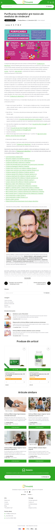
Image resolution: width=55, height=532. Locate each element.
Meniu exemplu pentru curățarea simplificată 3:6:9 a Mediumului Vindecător (25, 191)
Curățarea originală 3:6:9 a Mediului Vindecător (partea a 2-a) (21, 174)
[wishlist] (48, 2)
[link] (12, 357)
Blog (5, 506)
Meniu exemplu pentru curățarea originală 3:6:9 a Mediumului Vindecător (24, 189)
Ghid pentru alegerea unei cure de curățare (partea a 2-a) (20, 160)
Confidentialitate (33, 504)
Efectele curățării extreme (12, 199)
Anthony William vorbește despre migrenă (37, 448)
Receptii (6, 305)
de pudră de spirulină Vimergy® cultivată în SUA (23, 128)
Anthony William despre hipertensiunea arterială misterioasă (14, 414)
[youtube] (29, 492)
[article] (7, 316)
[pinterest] (16, 25)
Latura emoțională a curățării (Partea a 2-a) (17, 197)
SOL (30, 506)
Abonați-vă (46, 477)
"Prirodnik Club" (8, 508)
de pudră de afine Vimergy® (40, 124)
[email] (18, 25)
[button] (1, 2)
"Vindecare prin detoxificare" (17, 96)
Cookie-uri (31, 502)
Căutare (50, 6)
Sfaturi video (7, 306)
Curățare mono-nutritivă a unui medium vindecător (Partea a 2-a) (22, 170)
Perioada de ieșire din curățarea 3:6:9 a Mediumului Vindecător (21, 185)
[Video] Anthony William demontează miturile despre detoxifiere (22, 201)
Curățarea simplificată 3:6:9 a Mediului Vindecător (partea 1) (21, 176)
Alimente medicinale (9, 303)
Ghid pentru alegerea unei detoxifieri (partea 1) (18, 158)
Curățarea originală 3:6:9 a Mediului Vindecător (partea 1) (20, 172)
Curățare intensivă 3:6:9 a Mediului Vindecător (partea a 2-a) (21, 182)
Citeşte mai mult (15, 427)
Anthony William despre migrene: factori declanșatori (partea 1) (15, 448)
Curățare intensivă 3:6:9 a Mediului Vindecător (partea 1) (20, 180)
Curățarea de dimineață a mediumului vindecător (18, 162)
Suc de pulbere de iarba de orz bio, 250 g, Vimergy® (35, 374)
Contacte (6, 504)
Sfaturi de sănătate (10, 20)
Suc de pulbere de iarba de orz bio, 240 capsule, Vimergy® (11, 374)
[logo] (27, 1)
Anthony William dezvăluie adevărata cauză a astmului (26, 330)
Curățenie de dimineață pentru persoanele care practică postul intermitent (25, 164)
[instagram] (27, 492)
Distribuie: (8, 25)
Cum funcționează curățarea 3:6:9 (14, 156)
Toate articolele (8, 300)
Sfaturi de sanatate (8, 302)
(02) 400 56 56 (9, 516)
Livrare (6, 502)
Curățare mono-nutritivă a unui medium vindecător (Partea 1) (21, 168)
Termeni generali (33, 500)
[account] (51, 2)
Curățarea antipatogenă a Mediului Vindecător (17, 166)
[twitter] (14, 25)
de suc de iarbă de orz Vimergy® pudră (21, 130)
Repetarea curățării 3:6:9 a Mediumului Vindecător (18, 184)
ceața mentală (18, 71)
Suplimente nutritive (6, 372)
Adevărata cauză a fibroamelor (20, 314)
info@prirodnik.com (11, 513)
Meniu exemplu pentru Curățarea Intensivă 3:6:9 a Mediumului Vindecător (24, 193)
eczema (6, 71)
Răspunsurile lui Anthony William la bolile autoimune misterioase (29, 322)
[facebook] (11, 25)
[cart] (53, 2)
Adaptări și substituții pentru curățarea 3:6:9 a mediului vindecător (22, 187)
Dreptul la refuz (33, 508)
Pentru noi (7, 500)
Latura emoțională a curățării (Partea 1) (16, 195)
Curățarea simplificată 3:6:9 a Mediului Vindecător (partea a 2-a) (22, 178)
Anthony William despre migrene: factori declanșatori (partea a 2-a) (39, 414)
